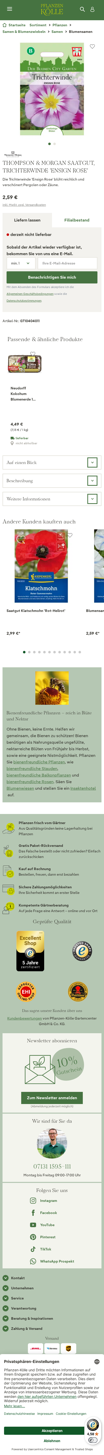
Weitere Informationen (28, 498)
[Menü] (10, 9)
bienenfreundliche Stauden (32, 768)
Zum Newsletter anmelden (52, 1097)
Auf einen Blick (22, 462)
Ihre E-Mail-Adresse (58, 263)
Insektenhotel (83, 788)
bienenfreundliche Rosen (30, 781)
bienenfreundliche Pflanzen (39, 762)
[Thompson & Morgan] (52, 154)
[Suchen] (82, 9)
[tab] (76, 220)
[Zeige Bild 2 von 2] (54, 144)
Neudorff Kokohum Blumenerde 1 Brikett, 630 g (22, 394)
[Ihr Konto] (91, 9)
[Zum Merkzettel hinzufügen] (92, 46)
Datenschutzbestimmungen (24, 300)
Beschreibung (20, 480)
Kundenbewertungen (24, 1018)
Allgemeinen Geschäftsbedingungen (30, 294)
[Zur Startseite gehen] (52, 9)
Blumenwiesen (20, 788)
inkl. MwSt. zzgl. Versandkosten (24, 205)
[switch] (92, 1440)
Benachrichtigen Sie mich (52, 277)
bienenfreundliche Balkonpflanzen (39, 775)
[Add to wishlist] (70, 535)
